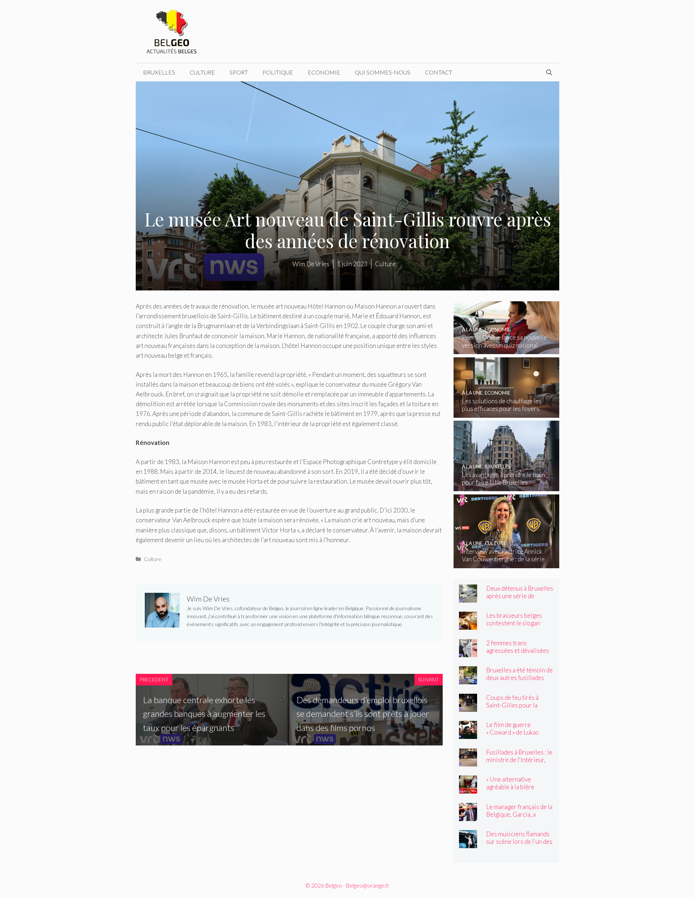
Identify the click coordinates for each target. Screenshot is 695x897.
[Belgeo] (172, 30)
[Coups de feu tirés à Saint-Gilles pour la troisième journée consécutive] (468, 707)
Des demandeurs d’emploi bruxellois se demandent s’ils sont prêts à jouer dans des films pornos (362, 713)
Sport (238, 72)
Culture (202, 72)
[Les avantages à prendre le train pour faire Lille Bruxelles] (507, 486)
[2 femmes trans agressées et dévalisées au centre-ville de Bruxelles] (468, 652)
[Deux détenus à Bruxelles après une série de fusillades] (468, 597)
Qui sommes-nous (382, 72)
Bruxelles (159, 72)
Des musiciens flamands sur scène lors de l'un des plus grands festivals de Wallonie (519, 845)
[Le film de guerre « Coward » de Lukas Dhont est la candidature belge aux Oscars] (468, 734)
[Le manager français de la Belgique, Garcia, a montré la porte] (468, 816)
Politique (277, 72)
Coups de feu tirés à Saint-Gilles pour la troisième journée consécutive (512, 709)
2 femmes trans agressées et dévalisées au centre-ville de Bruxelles (517, 654)
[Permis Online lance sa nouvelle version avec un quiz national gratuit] (507, 349)
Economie (324, 72)
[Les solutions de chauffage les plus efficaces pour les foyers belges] (507, 413)
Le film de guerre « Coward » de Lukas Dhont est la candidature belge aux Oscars (518, 736)
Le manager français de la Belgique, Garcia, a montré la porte (519, 814)
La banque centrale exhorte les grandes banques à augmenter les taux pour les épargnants (204, 713)
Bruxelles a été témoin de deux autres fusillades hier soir (519, 677)
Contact (438, 72)
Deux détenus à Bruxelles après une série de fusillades (519, 595)
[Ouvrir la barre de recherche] (549, 72)
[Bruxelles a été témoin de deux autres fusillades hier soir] (468, 679)
